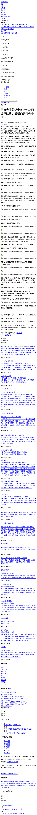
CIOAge (10, 725)
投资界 (32, 785)
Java (2, 388)
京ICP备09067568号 (12, 762)
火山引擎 (6, 787)
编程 (4, 543)
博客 (2, 4)
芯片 (4, 570)
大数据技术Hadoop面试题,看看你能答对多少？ (15, 454)
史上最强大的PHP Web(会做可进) (14, 496)
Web (4, 618)
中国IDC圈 (18, 785)
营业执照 (4, 774)
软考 (11, 27)
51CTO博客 (7, 729)
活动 (5, 97)
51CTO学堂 (7, 733)
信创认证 (16, 27)
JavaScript (3, 450)
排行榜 (11, 25)
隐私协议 (7, 753)
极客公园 (5, 785)
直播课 (19, 25)
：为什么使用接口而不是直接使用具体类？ (17, 527)
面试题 (7, 335)
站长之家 (12, 783)
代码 (7, 543)
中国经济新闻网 (24, 783)
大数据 (3, 460)
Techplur (18, 725)
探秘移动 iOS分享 (10, 481)
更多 (9, 688)
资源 (4, 33)
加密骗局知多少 (5, 623)
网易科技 (14, 781)
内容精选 (7, 87)
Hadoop (7, 460)
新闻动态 (7, 743)
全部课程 (3, 27)
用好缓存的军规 (7, 650)
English (6, 749)
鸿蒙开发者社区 (5, 16)
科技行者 (31, 781)
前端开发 (6, 601)
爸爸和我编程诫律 (7, 632)
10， (18, 346)
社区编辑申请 (5, 102)
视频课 (3, 25)
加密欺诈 (3, 630)
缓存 (9, 584)
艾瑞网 (8, 783)
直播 (15, 33)
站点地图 (7, 745)
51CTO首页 (4, 2)
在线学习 (3, 31)
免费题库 (11, 29)
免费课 (3, 12)
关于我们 (7, 741)
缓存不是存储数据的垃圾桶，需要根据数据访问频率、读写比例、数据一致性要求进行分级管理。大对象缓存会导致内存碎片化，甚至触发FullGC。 (18, 655)
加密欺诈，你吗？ (8, 621)
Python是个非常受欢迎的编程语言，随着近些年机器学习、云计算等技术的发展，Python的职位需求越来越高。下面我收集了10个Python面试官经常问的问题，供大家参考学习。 (18, 367)
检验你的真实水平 (16, 363)
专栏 (13, 33)
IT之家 (31, 783)
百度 (6, 361)
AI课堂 (3, 18)
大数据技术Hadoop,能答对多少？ (15, 452)
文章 (2, 33)
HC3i (14, 725)
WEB (2, 601)
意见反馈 (7, 747)
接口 (2, 543)
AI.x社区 (28, 729)
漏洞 (7, 570)
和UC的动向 (7, 603)
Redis (2, 584)
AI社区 (6, 93)
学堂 (2, 6)
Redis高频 (7, 573)
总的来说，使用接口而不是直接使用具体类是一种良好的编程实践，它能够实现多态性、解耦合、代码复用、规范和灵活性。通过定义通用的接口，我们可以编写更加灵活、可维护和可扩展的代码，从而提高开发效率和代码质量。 (18, 533)
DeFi (7, 630)
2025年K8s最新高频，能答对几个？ (15, 547)
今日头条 (19, 333)
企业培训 (3, 14)
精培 (12, 733)
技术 (10, 450)
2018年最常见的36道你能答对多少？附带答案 (18, 512)
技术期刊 (7, 95)
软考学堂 (24, 25)
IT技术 (32, 27)
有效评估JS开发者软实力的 (12, 435)
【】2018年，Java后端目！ (14, 378)
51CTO (6, 725)
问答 (7, 33)
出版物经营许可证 (12, 774)
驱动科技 (25, 781)
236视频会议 (11, 785)
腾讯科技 (9, 781)
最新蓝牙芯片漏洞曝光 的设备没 (14, 558)
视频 (5, 89)
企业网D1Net (26, 785)
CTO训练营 (22, 733)
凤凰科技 (20, 781)
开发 (10, 335)
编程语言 (10, 361)
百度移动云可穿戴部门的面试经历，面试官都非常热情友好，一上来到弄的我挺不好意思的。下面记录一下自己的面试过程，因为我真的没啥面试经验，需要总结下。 (18, 486)
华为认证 (21, 27)
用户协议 (7, 751)
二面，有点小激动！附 (11, 417)
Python (3, 335)
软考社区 (3, 10)
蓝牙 (2, 570)
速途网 (17, 783)
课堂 (10, 33)
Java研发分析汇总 (9, 392)
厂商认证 (27, 27)
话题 (5, 91)
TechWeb (3, 783)
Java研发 (6, 413)
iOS (7, 494)
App (2, 618)
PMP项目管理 (5, 29)
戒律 (4, 647)
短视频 (15, 25)
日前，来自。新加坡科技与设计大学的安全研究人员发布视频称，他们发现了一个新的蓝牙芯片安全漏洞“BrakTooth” (18, 561)
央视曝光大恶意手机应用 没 (13, 462)
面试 (4, 494)
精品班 (3, 8)
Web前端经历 (7, 586)
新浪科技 (3, 781)
